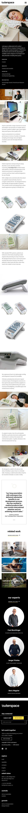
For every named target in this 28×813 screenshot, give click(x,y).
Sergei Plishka (14, 660)
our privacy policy (6, 744)
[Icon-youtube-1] (9, 748)
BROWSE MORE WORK (13, 535)
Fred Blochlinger (14, 630)
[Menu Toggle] (26, 3)
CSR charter (16, 744)
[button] (3, 504)
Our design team (12, 167)
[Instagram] (6, 748)
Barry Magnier (14, 691)
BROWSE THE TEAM (13, 601)
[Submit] (25, 722)
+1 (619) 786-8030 (6, 783)
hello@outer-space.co (7, 785)
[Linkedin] (2, 748)
